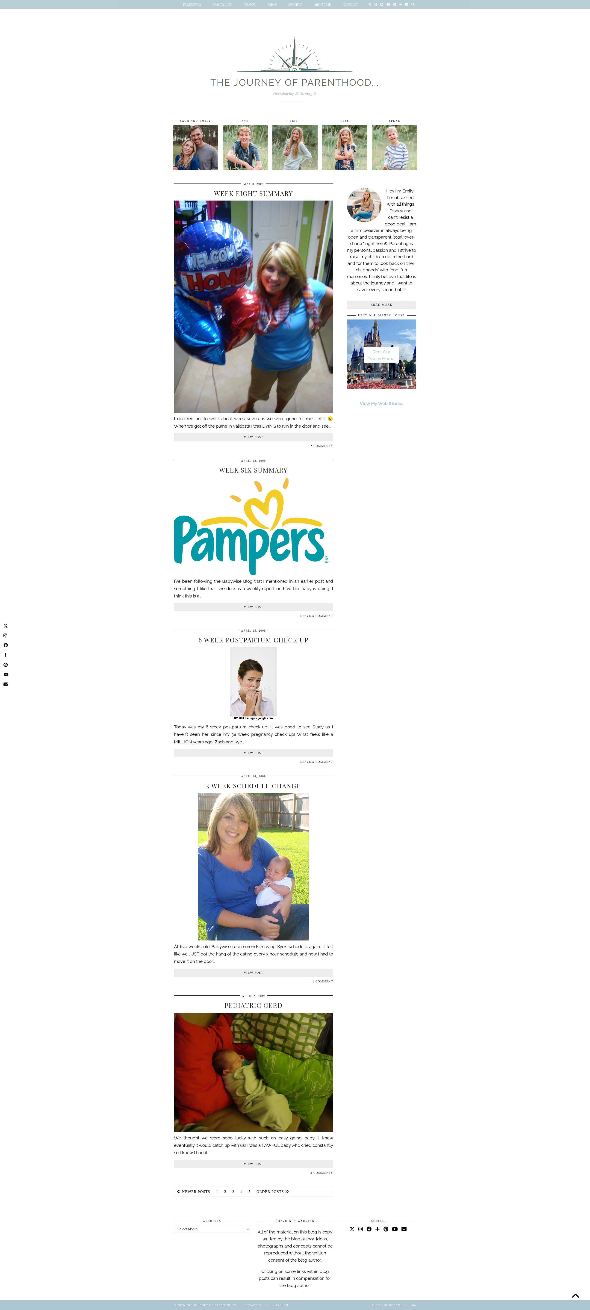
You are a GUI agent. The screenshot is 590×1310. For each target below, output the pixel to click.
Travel (250, 4)
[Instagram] (376, 4)
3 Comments (321, 1172)
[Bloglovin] (400, 4)
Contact (350, 4)
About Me (322, 4)
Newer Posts (195, 1192)
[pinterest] (386, 1229)
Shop (272, 4)
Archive (295, 4)
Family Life (222, 4)
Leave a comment (316, 616)
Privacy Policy (257, 1305)
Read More (381, 304)
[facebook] (369, 1229)
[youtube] (395, 1229)
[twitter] (352, 1229)
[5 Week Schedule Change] (253, 938)
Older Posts (271, 1192)
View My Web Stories (381, 403)
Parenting (192, 4)
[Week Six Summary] (253, 573)
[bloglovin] (377, 1229)
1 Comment (323, 981)
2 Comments (321, 446)
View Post (253, 437)
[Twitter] (369, 4)
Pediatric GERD (253, 1005)
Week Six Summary (253, 470)
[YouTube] (388, 4)
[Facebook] (394, 4)
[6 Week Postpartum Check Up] (253, 719)
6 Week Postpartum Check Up (253, 640)
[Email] (406, 4)
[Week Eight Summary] (253, 411)
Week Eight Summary (253, 193)
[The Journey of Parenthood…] (295, 64)
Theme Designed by (394, 1305)
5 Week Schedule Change (253, 785)
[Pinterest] (381, 4)
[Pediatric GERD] (253, 1130)
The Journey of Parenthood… (212, 1305)
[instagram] (360, 1229)
